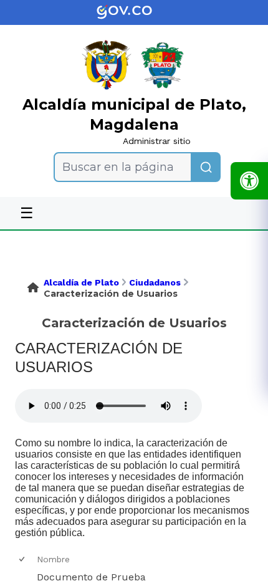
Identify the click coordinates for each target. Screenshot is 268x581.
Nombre (53, 559)
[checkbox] (23, 559)
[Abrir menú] (41, 570)
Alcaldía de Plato (81, 282)
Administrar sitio (157, 141)
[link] (134, 12)
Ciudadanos (155, 282)
